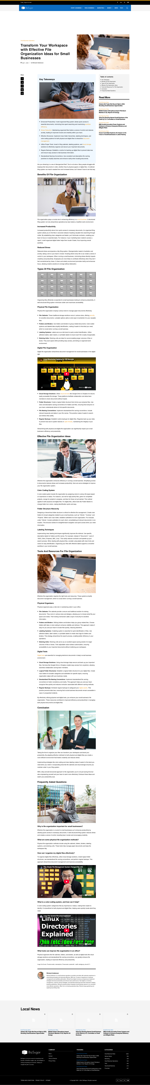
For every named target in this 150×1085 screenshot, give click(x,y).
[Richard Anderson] (41, 980)
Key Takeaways (105, 79)
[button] (127, 8)
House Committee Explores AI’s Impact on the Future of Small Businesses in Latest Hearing (112, 133)
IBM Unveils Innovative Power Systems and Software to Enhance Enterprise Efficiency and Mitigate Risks (113, 126)
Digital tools (41, 655)
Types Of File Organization (108, 83)
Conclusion (104, 89)
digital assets (83, 688)
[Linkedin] (121, 2)
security (92, 315)
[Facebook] (117, 2)
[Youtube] (128, 2)
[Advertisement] (75, 23)
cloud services (64, 394)
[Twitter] (124, 2)
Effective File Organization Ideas (110, 85)
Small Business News (104, 102)
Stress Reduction (46, 130)
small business (82, 219)
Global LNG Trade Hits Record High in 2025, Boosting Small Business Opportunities (112, 105)
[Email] (22, 93)
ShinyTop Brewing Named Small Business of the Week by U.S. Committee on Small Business (113, 118)
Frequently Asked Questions (109, 90)
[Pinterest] (22, 86)
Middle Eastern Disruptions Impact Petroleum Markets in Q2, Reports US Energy (112, 111)
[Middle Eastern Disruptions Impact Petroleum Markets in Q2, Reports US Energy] (61, 1020)
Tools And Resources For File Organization (112, 87)
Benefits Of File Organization (109, 81)
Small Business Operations (28, 40)
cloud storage (87, 144)
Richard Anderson (38, 62)
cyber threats (68, 421)
